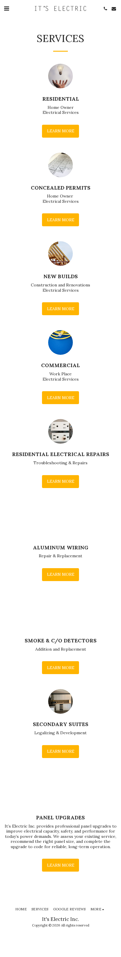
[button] (6, 8)
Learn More (60, 131)
